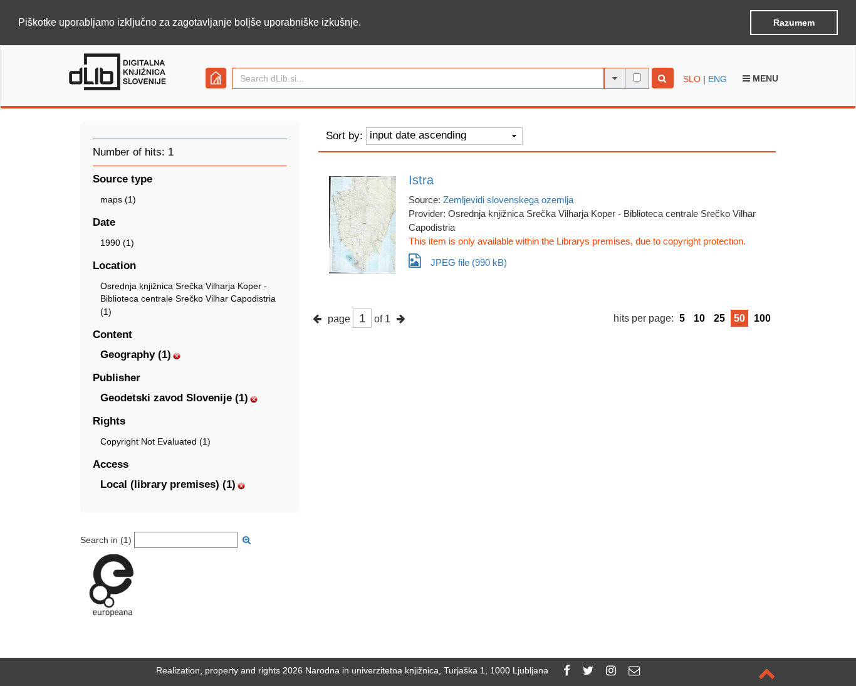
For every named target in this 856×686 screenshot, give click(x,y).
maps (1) (118, 199)
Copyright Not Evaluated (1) (155, 441)
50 (739, 318)
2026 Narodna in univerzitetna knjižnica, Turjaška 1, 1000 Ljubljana (415, 670)
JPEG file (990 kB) (469, 262)
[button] (365, 23)
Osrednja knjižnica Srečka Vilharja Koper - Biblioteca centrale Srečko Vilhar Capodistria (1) (188, 298)
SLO (692, 79)
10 (699, 318)
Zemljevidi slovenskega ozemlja (508, 199)
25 (719, 318)
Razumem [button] (794, 23)
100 (762, 318)
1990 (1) (117, 243)
